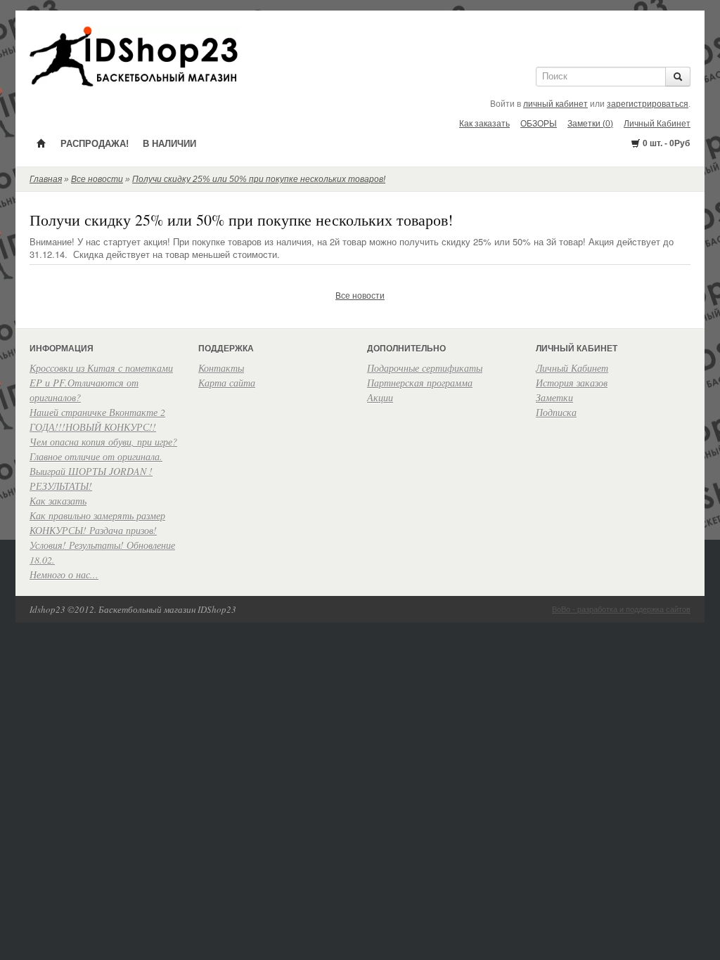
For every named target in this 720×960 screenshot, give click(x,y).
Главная (46, 179)
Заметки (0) (590, 124)
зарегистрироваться (647, 104)
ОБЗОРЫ (538, 124)
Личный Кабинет (657, 124)
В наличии (169, 143)
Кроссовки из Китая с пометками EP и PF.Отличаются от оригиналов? (101, 382)
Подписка (556, 412)
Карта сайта (226, 382)
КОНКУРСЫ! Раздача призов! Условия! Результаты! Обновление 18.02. (102, 545)
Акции (380, 397)
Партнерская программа (419, 382)
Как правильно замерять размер (97, 515)
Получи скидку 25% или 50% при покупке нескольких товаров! (258, 179)
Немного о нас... (64, 574)
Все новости (97, 179)
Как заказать (484, 124)
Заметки (554, 397)
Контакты (221, 368)
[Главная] (41, 143)
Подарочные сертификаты (424, 368)
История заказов (572, 382)
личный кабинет (555, 104)
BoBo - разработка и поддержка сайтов (621, 609)
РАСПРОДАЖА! (94, 143)
